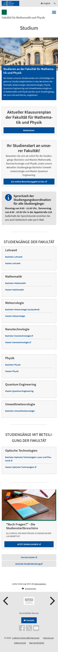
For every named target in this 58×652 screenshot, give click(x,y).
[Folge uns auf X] (29, 627)
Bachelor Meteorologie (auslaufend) (22, 309)
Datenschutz (20, 642)
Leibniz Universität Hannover (26, 637)
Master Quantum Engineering (19, 391)
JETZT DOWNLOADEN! (28, 544)
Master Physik (12, 371)
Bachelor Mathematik (15, 283)
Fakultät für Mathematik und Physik (23, 17)
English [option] (47, 3)
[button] (6, 601)
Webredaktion (40, 584)
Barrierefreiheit (36, 642)
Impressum (48, 637)
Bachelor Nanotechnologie (18, 335)
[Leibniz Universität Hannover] (10, 3)
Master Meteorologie (15, 316)
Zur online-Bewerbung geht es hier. (28, 181)
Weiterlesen (28, 130)
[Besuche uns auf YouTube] (36, 627)
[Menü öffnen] (54, 13)
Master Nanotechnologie (17, 342)
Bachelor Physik (13, 364)
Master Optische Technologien (19, 467)
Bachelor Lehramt (13, 256)
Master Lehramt (12, 263)
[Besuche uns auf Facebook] (22, 627)
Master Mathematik (14, 289)
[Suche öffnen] (55, 3)
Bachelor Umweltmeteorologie (20, 410)
